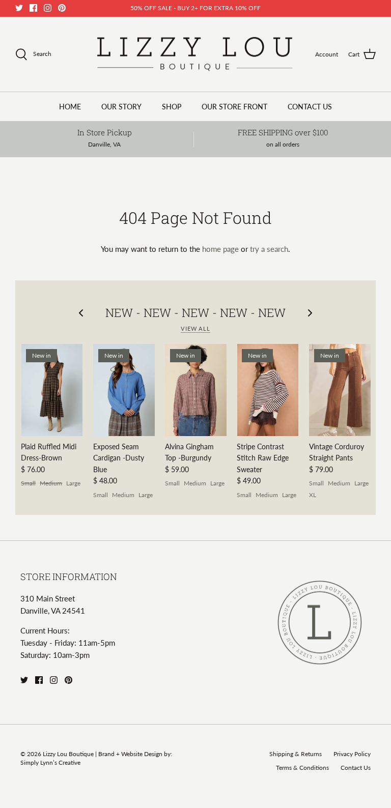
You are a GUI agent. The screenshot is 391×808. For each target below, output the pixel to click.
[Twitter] (19, 8)
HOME (70, 106)
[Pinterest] (62, 8)
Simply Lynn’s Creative (50, 762)
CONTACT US (310, 106)
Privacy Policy (352, 754)
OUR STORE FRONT (234, 106)
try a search (269, 248)
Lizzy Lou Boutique (69, 754)
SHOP (171, 106)
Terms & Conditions (302, 767)
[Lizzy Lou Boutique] (194, 54)
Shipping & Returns (295, 754)
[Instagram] (47, 8)
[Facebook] (33, 8)
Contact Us (356, 767)
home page (220, 248)
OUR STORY (121, 106)
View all (195, 328)
